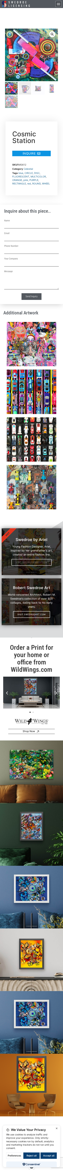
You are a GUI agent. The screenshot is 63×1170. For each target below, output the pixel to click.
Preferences (14, 1155)
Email (6, 233)
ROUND (36, 183)
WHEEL (46, 183)
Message (8, 271)
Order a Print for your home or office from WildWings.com (31, 658)
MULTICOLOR (38, 176)
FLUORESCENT (20, 176)
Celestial (28, 168)
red (29, 183)
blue (20, 173)
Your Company (11, 258)
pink (25, 180)
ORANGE (17, 180)
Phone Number (11, 246)
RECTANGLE (19, 183)
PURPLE (33, 180)
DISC (37, 173)
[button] (58, 4)
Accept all (48, 1155)
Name (7, 220)
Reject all (31, 1155)
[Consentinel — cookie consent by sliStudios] (31, 1164)
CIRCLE (29, 173)
